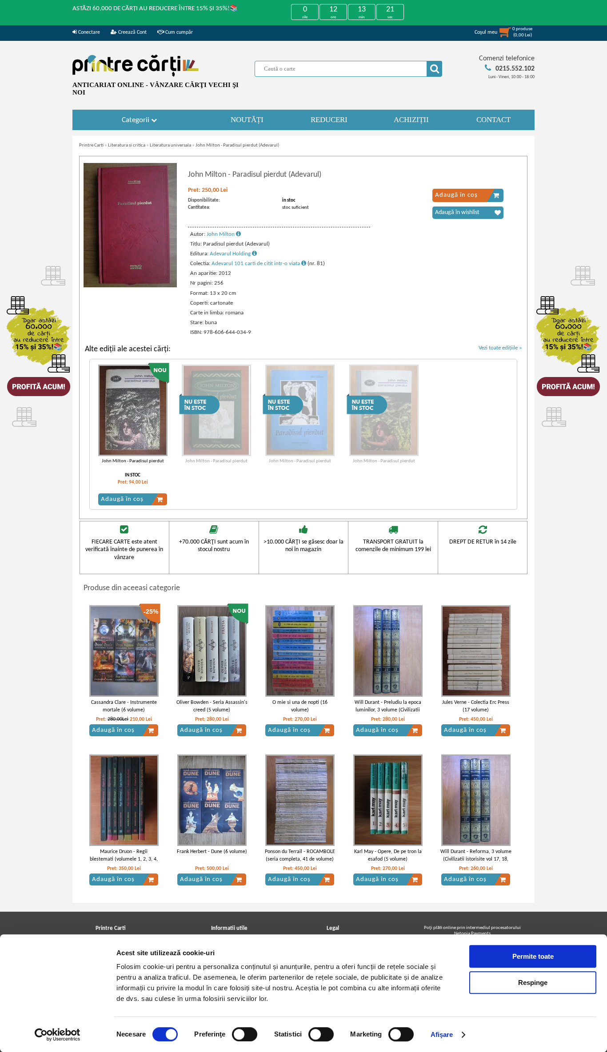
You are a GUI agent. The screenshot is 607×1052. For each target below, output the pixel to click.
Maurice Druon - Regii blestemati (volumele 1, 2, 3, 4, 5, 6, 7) (124, 859)
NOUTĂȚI (247, 119)
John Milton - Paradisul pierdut (133, 461)
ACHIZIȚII (411, 119)
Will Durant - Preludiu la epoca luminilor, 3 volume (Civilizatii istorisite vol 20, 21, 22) (388, 710)
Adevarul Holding (231, 254)
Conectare (88, 32)
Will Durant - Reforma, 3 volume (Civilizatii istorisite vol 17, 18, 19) (475, 859)
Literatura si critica (126, 145)
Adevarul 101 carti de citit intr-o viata (256, 263)
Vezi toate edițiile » (500, 348)
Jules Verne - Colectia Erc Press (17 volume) (475, 706)
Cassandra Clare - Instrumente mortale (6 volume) (124, 706)
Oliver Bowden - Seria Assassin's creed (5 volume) (212, 706)
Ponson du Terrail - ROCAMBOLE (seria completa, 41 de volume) (300, 855)
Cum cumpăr (178, 32)
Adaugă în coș (456, 195)
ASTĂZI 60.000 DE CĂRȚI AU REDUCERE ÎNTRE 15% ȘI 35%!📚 (155, 8)
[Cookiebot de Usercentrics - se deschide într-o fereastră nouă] (57, 1034)
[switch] (244, 1034)
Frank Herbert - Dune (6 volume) (212, 851)
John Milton (221, 234)
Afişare (442, 1034)
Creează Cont (132, 32)
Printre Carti (91, 145)
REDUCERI (329, 119)
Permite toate (533, 956)
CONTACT (493, 119)
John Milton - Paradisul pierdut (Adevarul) (237, 145)
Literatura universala (170, 145)
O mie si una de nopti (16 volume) (299, 706)
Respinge (532, 982)
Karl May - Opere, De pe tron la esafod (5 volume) (388, 855)
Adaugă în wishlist (457, 212)
